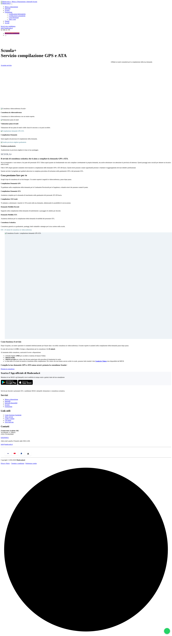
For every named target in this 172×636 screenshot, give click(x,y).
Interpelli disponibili (11, 403)
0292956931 (5, 437)
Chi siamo (8, 420)
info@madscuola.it (7, 28)
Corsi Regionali (14, 17)
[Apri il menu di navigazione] (5, 35)
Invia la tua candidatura (8, 26)
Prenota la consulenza (7, 369)
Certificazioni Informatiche (17, 14)
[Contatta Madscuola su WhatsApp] (167, 631)
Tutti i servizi (9, 417)
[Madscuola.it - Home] (11, 387)
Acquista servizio (6, 65)
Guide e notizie (9, 418)
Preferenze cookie (31, 463)
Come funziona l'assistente (13, 415)
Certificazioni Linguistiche (17, 16)
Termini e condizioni (17, 463)
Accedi (7, 23)
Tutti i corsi (12, 19)
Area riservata (9, 422)
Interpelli (7, 8)
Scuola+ (7, 10)
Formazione (8, 12)
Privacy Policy (5, 463)
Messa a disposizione (11, 7)
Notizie (7, 21)
